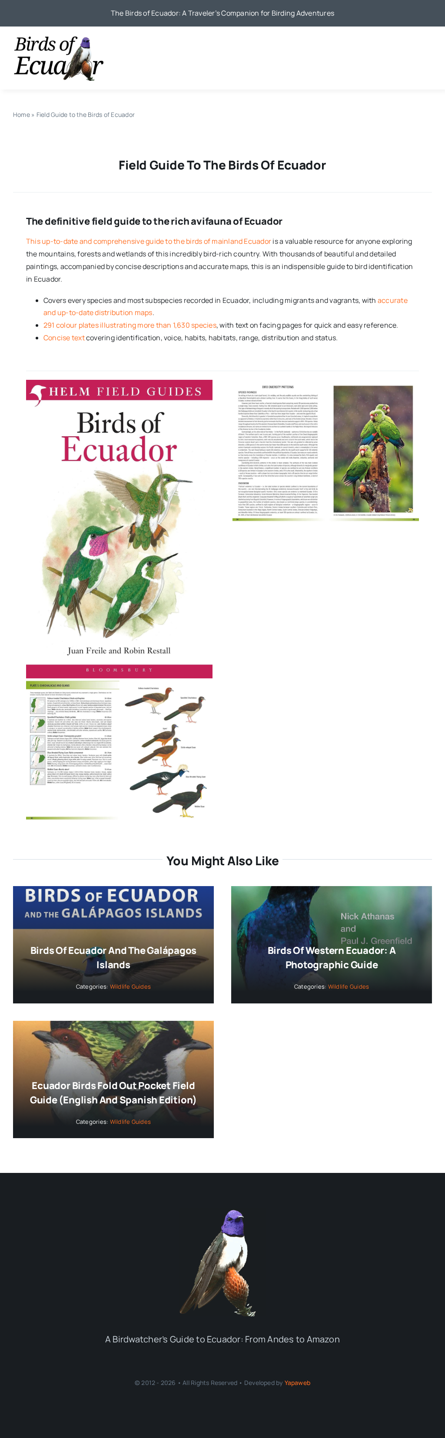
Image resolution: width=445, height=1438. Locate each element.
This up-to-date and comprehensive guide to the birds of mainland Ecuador (148, 241)
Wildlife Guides (130, 986)
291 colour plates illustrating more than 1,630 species (129, 325)
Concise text (64, 337)
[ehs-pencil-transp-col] (222, 1211)
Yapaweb (297, 1382)
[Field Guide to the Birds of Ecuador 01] (119, 383)
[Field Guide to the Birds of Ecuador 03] (119, 682)
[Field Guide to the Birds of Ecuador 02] (325, 383)
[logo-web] (58, 38)
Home (21, 114)
